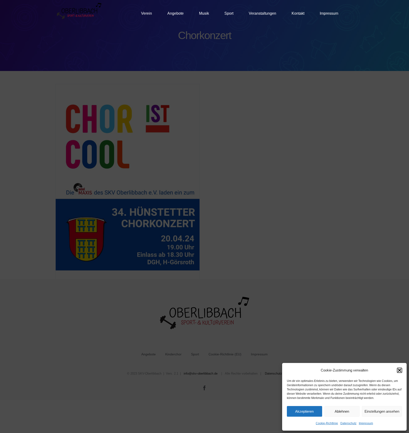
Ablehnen (342, 411)
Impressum (366, 423)
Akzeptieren (304, 411)
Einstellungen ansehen (382, 411)
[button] (399, 370)
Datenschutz (348, 423)
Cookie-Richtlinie (327, 423)
